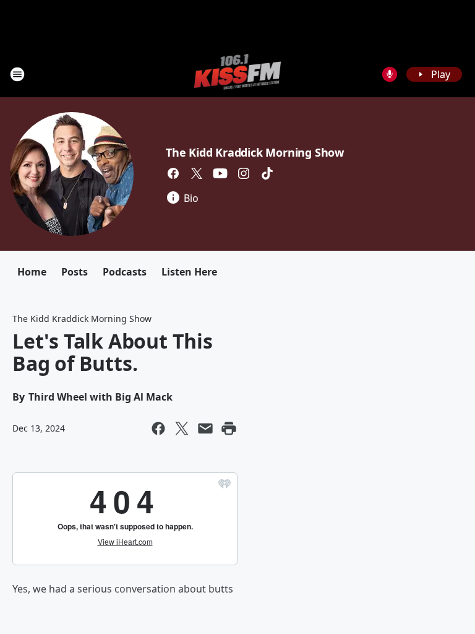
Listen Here (189, 272)
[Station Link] (237, 74)
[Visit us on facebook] (173, 173)
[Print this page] (229, 428)
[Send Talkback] (389, 74)
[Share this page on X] (181, 428)
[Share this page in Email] (205, 428)
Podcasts (125, 272)
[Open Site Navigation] (17, 74)
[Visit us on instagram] (243, 173)
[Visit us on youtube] (220, 173)
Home (31, 272)
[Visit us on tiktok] (267, 173)
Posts (74, 272)
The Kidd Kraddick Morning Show (255, 152)
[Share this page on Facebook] (158, 428)
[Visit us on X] (196, 173)
